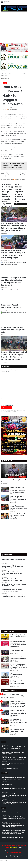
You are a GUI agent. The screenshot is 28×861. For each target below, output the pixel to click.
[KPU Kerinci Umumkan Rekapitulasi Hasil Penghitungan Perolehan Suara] (5, 682)
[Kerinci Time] (7, 1)
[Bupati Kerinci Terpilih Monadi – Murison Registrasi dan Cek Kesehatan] (5, 659)
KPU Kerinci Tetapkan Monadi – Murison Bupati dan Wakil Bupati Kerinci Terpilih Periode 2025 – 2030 (18, 666)
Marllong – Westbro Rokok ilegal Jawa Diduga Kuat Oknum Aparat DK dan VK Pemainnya (17, 516)
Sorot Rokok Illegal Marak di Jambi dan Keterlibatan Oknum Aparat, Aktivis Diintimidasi (13, 281)
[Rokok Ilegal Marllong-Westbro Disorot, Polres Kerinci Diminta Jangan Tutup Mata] (5, 507)
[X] (1, 860)
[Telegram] (6, 860)
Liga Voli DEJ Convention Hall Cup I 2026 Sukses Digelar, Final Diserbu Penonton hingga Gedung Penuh (14, 356)
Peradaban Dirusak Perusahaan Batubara (11, 306)
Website (3, 399)
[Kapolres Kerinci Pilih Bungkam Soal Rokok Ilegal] (5, 697)
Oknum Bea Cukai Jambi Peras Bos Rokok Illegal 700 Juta (13, 329)
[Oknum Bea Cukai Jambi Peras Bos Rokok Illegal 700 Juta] (14, 318)
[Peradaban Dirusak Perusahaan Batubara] (14, 296)
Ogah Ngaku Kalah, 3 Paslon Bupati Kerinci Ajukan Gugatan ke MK (18, 674)
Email (2, 394)
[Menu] (2, 2)
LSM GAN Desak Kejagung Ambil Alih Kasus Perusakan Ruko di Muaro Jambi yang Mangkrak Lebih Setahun (13, 227)
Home (3, 78)
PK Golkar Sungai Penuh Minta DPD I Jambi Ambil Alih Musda (18, 635)
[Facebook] (0, 860)
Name (3, 389)
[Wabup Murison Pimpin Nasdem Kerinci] (5, 652)
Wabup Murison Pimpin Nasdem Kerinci (16, 651)
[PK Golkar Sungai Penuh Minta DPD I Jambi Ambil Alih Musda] (5, 637)
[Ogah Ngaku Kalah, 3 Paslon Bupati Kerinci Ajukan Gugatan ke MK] (5, 675)
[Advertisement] (14, 28)
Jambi (7, 78)
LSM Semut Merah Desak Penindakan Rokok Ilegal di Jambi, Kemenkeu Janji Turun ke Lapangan (13, 254)
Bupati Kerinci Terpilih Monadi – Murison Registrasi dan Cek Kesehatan (18, 658)
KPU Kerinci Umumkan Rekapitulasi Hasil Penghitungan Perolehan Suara (17, 682)
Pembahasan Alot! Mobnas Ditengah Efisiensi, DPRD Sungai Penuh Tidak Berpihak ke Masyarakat (18, 644)
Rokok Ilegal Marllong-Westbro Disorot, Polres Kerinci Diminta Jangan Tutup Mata (18, 507)
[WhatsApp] (5, 860)
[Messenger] (3, 860)
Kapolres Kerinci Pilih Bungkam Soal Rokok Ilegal (17, 695)
